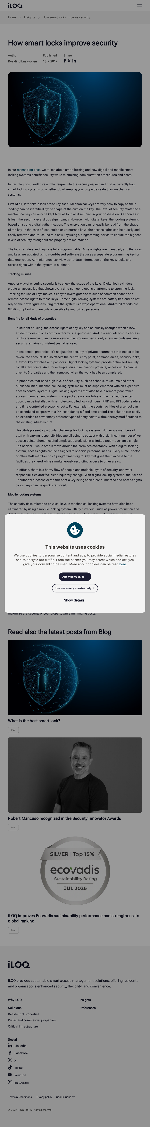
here (122, 564)
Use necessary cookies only (73, 588)
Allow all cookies (73, 576)
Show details (74, 600)
